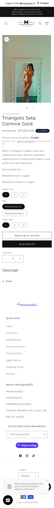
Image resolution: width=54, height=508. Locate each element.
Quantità (7, 252)
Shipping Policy (15, 367)
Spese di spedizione (25, 141)
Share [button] (9, 281)
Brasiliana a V (13, 206)
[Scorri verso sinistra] (20, 108)
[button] (6, 23)
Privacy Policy (14, 353)
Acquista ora (27, 244)
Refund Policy (14, 339)
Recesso (10, 373)
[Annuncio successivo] (48, 11)
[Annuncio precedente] (5, 11)
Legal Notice (13, 360)
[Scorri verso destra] (33, 108)
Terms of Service (15, 346)
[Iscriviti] (44, 434)
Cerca (9, 326)
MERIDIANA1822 (30, 502)
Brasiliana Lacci (14, 213)
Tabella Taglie (10, 270)
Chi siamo (11, 333)
